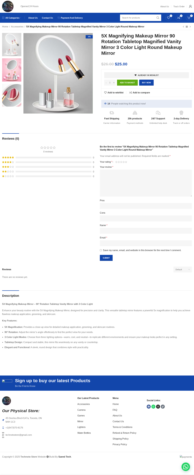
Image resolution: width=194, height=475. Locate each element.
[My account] (190, 6)
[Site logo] (7, 6)
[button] (186, 467)
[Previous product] (183, 27)
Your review (106, 167)
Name (103, 225)
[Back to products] (186, 27)
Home (5, 26)
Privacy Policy (120, 444)
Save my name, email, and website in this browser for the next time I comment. (142, 250)
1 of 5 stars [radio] (116, 162)
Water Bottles (84, 433)
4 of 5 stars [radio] (123, 162)
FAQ (115, 410)
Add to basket (127, 83)
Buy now (146, 83)
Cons (102, 213)
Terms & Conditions (122, 427)
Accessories (17, 26)
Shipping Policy (121, 439)
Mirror (80, 421)
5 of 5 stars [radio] (126, 162)
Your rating (106, 162)
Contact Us (118, 421)
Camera (81, 410)
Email (103, 237)
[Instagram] (158, 407)
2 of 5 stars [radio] (119, 162)
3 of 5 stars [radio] (121, 162)
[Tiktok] (163, 407)
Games (81, 415)
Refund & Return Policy (124, 433)
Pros (102, 200)
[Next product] (190, 27)
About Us (117, 415)
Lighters (81, 427)
